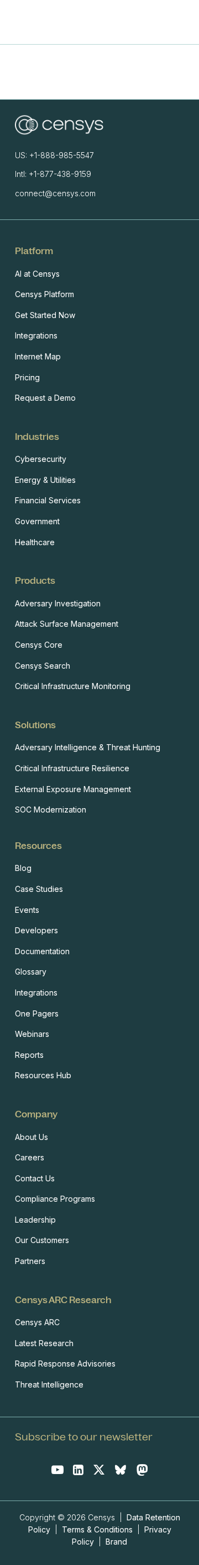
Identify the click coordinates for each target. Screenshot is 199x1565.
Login (181, 22)
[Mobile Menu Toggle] (157, 22)
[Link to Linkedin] (78, 1470)
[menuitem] (97, 324)
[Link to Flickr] (142, 1470)
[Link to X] (99, 1470)
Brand (116, 1541)
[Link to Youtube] (57, 1470)
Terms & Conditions (97, 1529)
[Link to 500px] (120, 1470)
